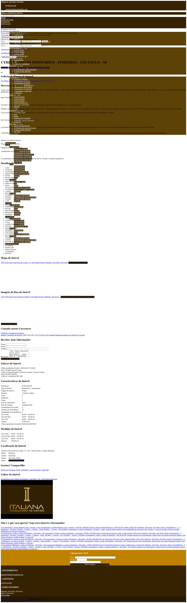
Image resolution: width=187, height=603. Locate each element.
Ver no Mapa (5, 595)
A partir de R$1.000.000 (22, 72)
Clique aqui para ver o (78, 263)
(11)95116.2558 (10, 6)
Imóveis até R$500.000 (22, 126)
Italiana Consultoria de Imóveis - (12, 13)
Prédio (16, 116)
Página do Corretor (78, 335)
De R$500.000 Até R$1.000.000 (25, 70)
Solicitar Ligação (90, 564)
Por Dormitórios (15, 48)
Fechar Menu (14, 73)
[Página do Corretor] (12, 333)
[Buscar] (2, 16)
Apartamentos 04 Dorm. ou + (24, 85)
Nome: (3, 344)
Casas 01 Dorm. (19, 97)
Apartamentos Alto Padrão (23, 87)
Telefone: (4, 349)
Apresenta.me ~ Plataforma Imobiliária (14, 599)
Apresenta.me (5, 597)
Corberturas (18, 93)
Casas (12, 95)
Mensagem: (5, 357)
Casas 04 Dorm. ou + (21, 103)
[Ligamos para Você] (8, 29)
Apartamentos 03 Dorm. (22, 83)
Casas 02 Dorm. (19, 99)
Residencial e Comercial (22, 118)
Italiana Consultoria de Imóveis (11, 335)
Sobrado (17, 107)
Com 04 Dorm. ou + (21, 56)
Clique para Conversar (9, 57)
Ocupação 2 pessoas (21, 79)
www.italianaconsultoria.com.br (33, 601)
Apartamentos (18, 60)
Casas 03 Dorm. (19, 101)
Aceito (20, 37)
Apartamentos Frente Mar (22, 91)
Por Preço (13, 66)
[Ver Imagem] (93, 81)
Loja (15, 114)
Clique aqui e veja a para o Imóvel (77, 297)
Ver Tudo (24, 48)
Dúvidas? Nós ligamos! (9, 324)
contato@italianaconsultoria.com (16, 9)
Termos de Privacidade (9, 37)
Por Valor (13, 124)
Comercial (13, 110)
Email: (3, 346)
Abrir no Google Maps (16, 460)
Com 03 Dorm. (19, 54)
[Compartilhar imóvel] (2, 72)
